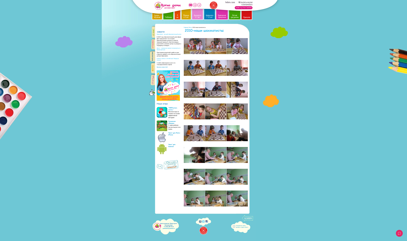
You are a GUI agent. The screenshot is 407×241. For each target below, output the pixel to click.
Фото (190, 27)
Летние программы (235, 16)
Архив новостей (162, 67)
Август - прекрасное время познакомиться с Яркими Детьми (169, 48)
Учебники (168, 17)
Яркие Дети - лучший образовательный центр (169, 34)
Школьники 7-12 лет (209, 16)
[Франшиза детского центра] (168, 100)
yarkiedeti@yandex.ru (169, 228)
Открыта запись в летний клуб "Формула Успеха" (168, 59)
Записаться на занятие (243, 8)
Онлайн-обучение (157, 16)
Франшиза (246, 17)
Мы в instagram (195, 5)
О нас (177, 16)
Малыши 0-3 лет (186, 16)
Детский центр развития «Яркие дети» (168, 6)
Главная (186, 27)
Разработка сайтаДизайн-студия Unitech (242, 226)
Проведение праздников (222, 16)
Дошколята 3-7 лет (197, 16)
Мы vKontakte (199, 5)
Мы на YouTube (191, 5)
